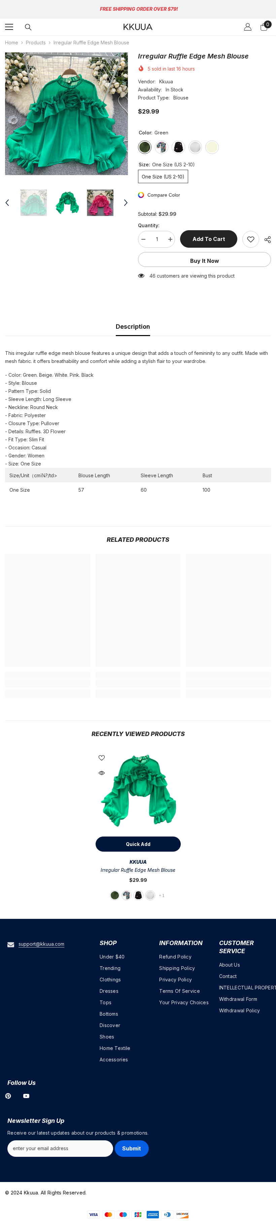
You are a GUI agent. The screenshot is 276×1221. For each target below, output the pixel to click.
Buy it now (204, 260)
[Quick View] (102, 773)
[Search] (28, 27)
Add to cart (209, 239)
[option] (66, 113)
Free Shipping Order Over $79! (139, 9)
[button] (7, 203)
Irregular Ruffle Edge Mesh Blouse (138, 870)
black (138, 895)
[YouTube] (26, 1096)
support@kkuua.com (41, 944)
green (115, 895)
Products (36, 42)
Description (133, 326)
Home (11, 42)
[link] (47, 684)
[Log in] (247, 27)
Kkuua (166, 81)
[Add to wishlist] (250, 239)
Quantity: (149, 225)
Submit (131, 1148)
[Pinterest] (8, 1096)
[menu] (9, 27)
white (150, 895)
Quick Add (138, 844)
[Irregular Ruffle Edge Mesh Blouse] (138, 790)
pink (127, 895)
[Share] (265, 240)
